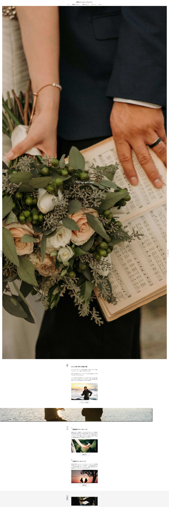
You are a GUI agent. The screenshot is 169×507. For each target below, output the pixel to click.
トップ (68, 4)
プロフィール (93, 4)
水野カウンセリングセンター (84, 2)
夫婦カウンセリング (85, 4)
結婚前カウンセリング (75, 4)
